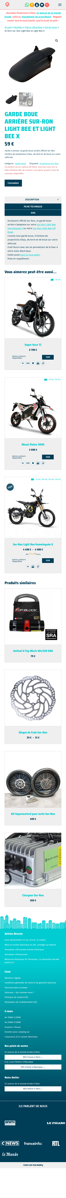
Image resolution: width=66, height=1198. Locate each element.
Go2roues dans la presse (16, 987)
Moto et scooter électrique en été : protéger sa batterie (30, 945)
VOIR (48, 357)
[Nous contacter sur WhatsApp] (27, 6)
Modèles (18, 27)
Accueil (8, 27)
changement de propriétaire (36, 16)
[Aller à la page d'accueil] (17, 6)
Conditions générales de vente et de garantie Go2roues (30, 983)
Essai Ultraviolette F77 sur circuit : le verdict (25, 940)
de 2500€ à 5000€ (13, 1022)
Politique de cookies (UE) (16, 997)
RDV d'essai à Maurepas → (33, 1067)
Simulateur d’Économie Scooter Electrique (24, 949)
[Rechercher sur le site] (47, 6)
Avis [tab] (33, 212)
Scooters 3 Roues (13, 1027)
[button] (56, 40)
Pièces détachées (34, 27)
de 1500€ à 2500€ (13, 1017)
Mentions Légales (13, 978)
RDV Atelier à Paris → (33, 1089)
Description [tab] (32, 199)
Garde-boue (51, 27)
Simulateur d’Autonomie (16, 954)
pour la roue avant (30, 254)
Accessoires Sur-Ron (49, 163)
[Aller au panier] (42, 6)
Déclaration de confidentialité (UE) (21, 1002)
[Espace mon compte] (37, 6)
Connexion (13, 183)
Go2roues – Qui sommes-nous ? (19, 992)
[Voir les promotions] (32, 6)
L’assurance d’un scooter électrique (21, 1037)
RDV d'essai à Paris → (33, 1057)
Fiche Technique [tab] (33, 206)
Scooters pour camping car (17, 1032)
